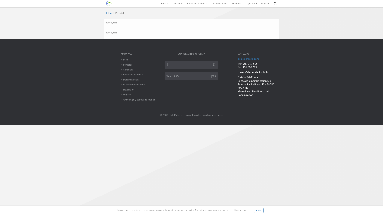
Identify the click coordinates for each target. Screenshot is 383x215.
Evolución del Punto (197, 4)
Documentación (219, 4)
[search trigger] (275, 3)
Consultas (178, 4)
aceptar (259, 210)
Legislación (251, 4)
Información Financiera (134, 85)
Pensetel (164, 4)
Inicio (109, 13)
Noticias (265, 4)
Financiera (236, 4)
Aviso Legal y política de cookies (139, 100)
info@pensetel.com (248, 59)
